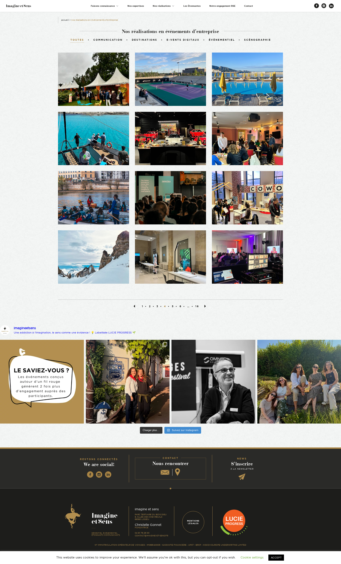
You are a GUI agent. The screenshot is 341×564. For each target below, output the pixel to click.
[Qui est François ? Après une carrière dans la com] (213, 382)
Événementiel (222, 40)
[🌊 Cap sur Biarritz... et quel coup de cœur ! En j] (128, 382)
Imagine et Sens (18, 7)
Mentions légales (193, 522)
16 (197, 306)
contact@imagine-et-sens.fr (151, 536)
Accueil (65, 20)
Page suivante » (206, 306)
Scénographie (257, 40)
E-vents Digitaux (183, 40)
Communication (108, 40)
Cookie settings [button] (252, 557)
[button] (105, 6)
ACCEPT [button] (276, 557)
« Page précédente (135, 306)
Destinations (144, 40)
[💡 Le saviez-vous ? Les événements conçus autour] (42, 382)
